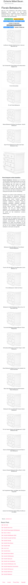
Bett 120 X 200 (5, 525)
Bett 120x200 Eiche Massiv (7, 543)
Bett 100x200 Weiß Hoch (7, 571)
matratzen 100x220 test (19, 27)
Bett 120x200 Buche (6, 551)
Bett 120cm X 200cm (6, 532)
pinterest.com (9, 518)
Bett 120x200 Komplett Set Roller (9, 538)
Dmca (4, 582)
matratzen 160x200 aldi (18, 19)
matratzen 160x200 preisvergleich (14, 25)
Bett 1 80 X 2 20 (5, 548)
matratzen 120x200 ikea (9, 21)
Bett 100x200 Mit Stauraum (7, 569)
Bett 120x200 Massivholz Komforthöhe (10, 566)
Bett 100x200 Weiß (6, 545)
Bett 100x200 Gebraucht (7, 558)
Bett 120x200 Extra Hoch (7, 527)
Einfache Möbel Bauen (13, 1)
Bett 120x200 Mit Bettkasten (8, 556)
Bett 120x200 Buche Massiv (8, 553)
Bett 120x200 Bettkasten (7, 574)
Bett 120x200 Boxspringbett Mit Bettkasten (11, 530)
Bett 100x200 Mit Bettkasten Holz (9, 564)
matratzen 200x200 (8, 19)
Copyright (23, 582)
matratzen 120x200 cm (19, 21)
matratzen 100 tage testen (14, 23)
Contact (9, 582)
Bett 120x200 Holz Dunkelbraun (8, 561)
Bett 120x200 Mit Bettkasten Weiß (9, 535)
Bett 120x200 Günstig (6, 540)
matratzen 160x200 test (8, 27)
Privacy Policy (16, 582)
